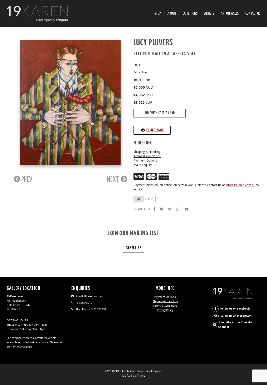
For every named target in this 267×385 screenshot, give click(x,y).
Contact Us (252, 13)
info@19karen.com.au (240, 185)
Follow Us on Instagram (235, 316)
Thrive (141, 375)
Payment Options (145, 160)
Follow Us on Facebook (235, 308)
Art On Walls (230, 13)
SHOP (157, 13)
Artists (209, 13)
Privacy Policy (165, 310)
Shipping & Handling (147, 152)
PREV (26, 179)
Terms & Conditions (147, 156)
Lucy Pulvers (153, 43)
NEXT (113, 179)
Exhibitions (190, 13)
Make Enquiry (143, 165)
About (172, 13)
